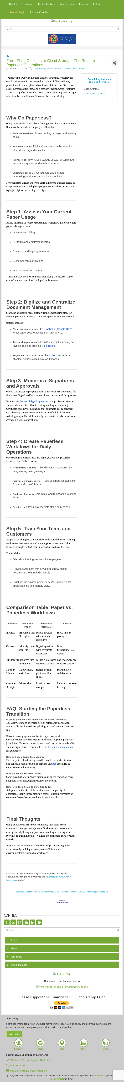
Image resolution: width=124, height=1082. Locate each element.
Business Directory (24, 892)
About (12, 4)
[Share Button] (114, 63)
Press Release (53, 68)
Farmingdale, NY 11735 (30, 1060)
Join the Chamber (39, 12)
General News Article (73, 68)
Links (96, 4)
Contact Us (103, 892)
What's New (66, 4)
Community (39, 68)
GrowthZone (99, 1075)
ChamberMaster (57, 1078)
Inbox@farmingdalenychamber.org (28, 1070)
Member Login (17, 12)
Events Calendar (41, 892)
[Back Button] (7, 57)
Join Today (14, 1033)
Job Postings (91, 892)
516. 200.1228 (17, 1065)
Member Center (45, 4)
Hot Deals (54, 892)
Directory (27, 4)
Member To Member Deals (72, 892)
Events (83, 4)
